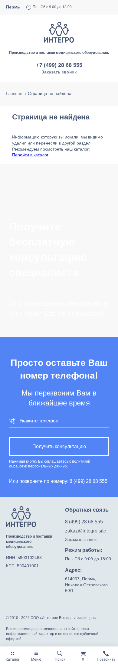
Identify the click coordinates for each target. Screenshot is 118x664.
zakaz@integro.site (85, 530)
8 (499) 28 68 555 (88, 481)
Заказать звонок (59, 72)
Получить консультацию (59, 446)
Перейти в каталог (30, 154)
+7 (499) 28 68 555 (59, 65)
